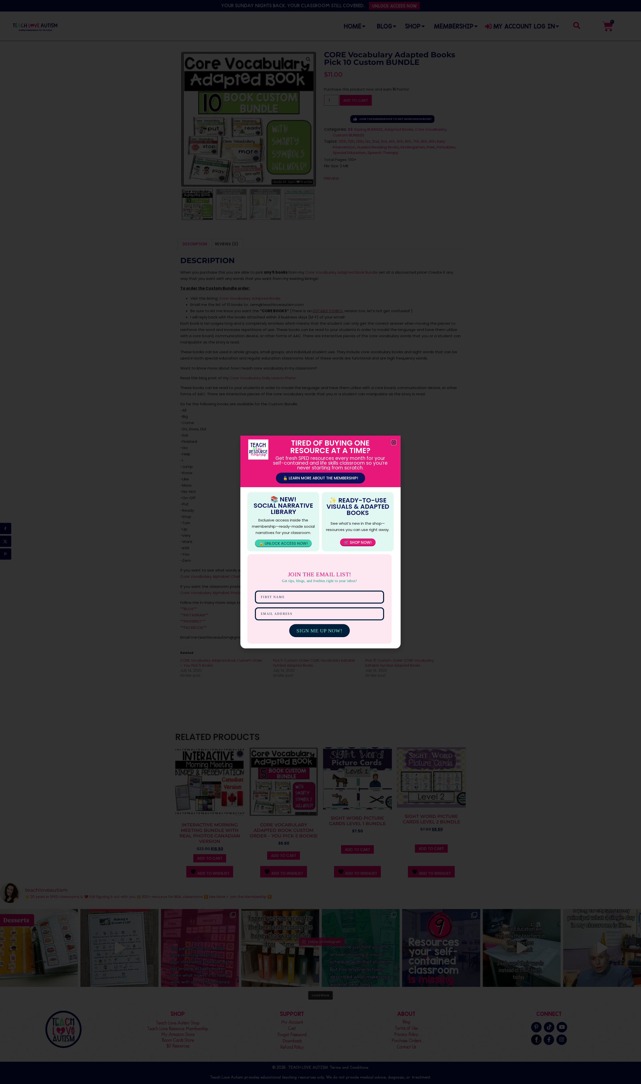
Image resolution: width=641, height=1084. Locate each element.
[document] (320, 542)
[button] (394, 442)
